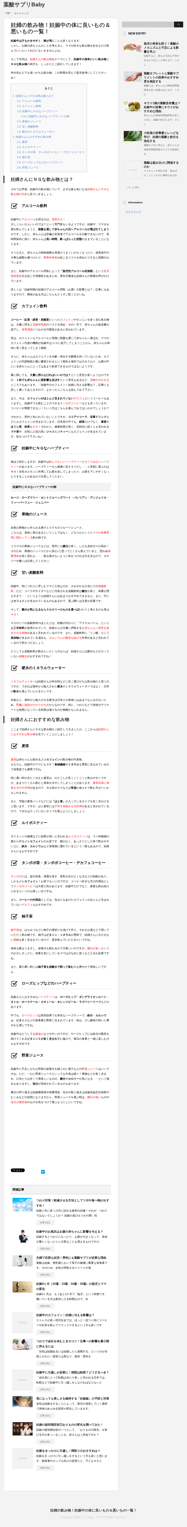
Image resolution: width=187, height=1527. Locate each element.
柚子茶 (23, 157)
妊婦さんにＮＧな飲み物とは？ (33, 95)
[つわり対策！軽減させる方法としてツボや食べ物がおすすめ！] (23, 1209)
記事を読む (45, 1222)
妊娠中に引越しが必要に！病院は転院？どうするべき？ (72, 1372)
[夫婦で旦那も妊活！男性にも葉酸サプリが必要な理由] (23, 1264)
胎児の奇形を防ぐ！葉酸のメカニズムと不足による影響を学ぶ (161, 47)
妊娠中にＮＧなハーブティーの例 (45, 116)
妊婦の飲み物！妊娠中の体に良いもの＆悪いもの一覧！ (93, 1510)
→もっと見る (132, 187)
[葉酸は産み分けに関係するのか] (133, 177)
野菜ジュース (27, 167)
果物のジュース (29, 121)
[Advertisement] (61, 1131)
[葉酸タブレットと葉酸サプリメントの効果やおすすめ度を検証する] (133, 80)
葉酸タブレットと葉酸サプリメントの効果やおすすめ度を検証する (161, 77)
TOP (7, 13)
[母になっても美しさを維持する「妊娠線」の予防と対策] (23, 1405)
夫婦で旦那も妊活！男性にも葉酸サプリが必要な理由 (71, 1257)
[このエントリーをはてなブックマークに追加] (43, 1170)
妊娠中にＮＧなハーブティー (37, 111)
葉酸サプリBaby (24, 4)
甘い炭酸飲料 (27, 126)
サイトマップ (21, 13)
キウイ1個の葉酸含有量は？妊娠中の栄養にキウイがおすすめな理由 (162, 107)
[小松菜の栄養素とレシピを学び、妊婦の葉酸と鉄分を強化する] (133, 139)
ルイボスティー (29, 146)
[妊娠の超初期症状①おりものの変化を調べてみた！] (23, 1434)
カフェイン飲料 (29, 106)
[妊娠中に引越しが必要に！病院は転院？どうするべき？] (23, 1388)
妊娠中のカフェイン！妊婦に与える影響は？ (65, 1315)
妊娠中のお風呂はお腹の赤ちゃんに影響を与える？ (69, 1231)
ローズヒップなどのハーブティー (40, 162)
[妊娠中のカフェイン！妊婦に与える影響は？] (23, 1331)
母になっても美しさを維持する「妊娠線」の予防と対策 (72, 1398)
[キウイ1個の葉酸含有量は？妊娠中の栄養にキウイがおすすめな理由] (133, 109)
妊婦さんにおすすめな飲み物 (32, 136)
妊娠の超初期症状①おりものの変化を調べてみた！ (69, 1424)
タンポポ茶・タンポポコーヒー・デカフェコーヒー (51, 152)
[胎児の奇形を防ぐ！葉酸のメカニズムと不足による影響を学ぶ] (133, 50)
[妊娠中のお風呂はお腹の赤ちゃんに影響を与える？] (23, 1241)
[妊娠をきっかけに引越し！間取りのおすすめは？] (23, 1466)
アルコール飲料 (29, 100)
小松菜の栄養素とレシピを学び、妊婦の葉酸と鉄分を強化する (161, 136)
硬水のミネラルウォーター (36, 131)
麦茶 (22, 141)
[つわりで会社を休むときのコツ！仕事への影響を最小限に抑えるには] (23, 1348)
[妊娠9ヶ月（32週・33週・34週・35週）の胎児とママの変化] (23, 1291)
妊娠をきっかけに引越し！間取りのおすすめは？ (68, 1450)
